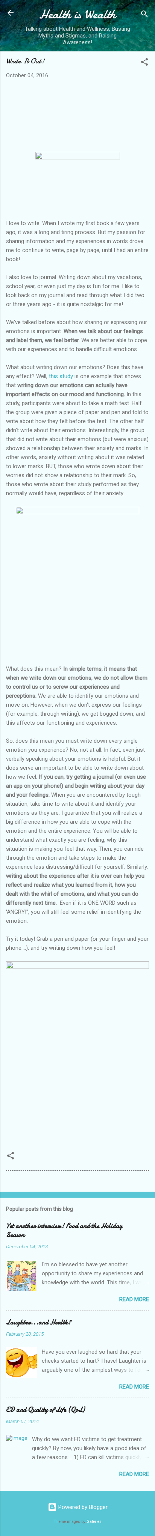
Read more (134, 1299)
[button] (144, 63)
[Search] (144, 15)
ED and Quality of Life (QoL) (45, 1409)
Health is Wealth (77, 14)
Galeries (94, 1521)
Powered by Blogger (82, 1507)
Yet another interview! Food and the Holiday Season (64, 1230)
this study (61, 376)
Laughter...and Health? (38, 1322)
